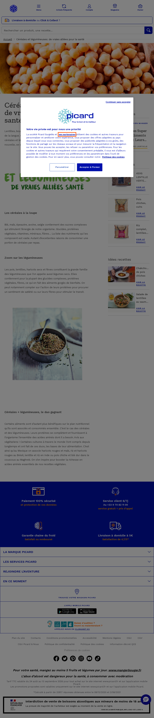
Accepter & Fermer (90, 167)
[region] (77, 137)
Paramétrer (62, 167)
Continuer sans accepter (118, 102)
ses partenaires (67, 134)
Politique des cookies (113, 157)
